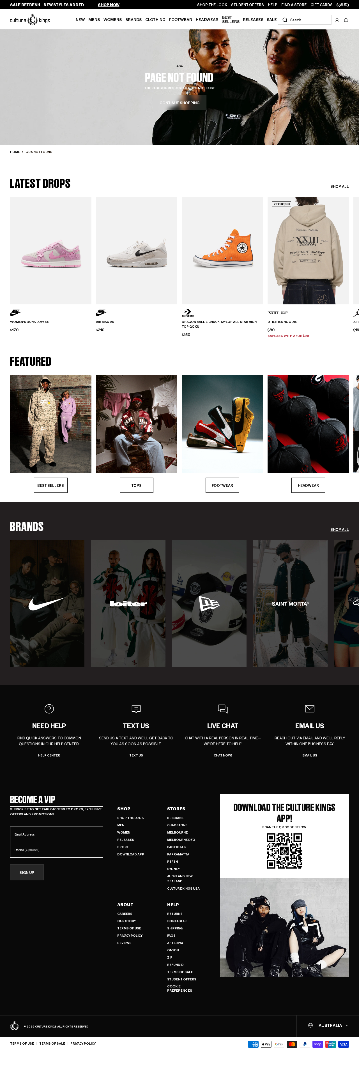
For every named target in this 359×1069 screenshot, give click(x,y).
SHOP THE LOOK (212, 5)
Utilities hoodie (282, 322)
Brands (133, 19)
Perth (172, 861)
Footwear (180, 19)
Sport (123, 846)
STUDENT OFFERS (247, 5)
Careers (124, 913)
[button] (346, 20)
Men (120, 825)
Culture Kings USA (183, 888)
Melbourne (177, 832)
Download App (130, 854)
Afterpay (175, 942)
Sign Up (26, 872)
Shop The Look (130, 817)
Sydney (173, 868)
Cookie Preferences (179, 988)
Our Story (126, 920)
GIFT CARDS (321, 5)
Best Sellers (231, 19)
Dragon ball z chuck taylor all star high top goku (219, 324)
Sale (272, 19)
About (125, 904)
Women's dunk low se (29, 322)
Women (123, 832)
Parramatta (178, 854)
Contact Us (177, 920)
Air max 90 (105, 322)
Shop (123, 808)
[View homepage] (30, 19)
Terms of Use (129, 928)
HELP (272, 5)
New (80, 19)
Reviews (124, 942)
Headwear (207, 19)
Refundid (175, 964)
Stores (176, 808)
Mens (94, 19)
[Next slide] (349, 249)
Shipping (175, 928)
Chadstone (177, 825)
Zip (169, 957)
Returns (175, 913)
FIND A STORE (294, 5)
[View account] (337, 20)
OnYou (173, 950)
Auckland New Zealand (180, 878)
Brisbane (175, 817)
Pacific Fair (177, 846)
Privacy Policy (129, 935)
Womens (112, 19)
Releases (253, 19)
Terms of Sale (180, 971)
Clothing (155, 19)
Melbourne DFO (181, 839)
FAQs (171, 935)
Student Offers (181, 979)
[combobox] (305, 20)
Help (173, 904)
